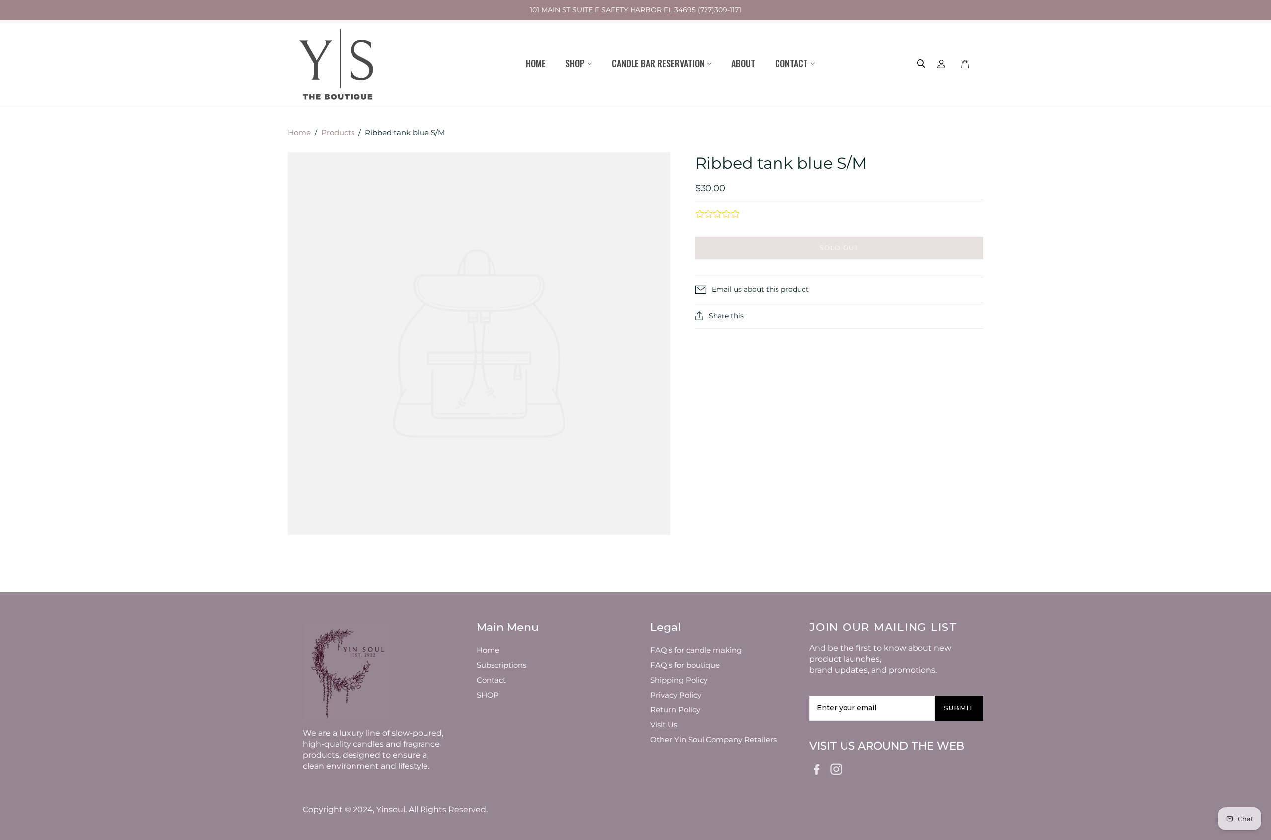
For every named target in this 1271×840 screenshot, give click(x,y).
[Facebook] (817, 768)
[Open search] (921, 63)
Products (337, 132)
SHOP (488, 695)
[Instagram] (836, 767)
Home (536, 63)
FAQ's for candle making (696, 650)
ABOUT (743, 63)
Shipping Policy (678, 680)
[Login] (941, 64)
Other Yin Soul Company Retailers (713, 739)
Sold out (839, 248)
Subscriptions (501, 665)
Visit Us (663, 724)
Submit (959, 708)
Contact (491, 680)
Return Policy (675, 709)
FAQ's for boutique (685, 665)
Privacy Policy (675, 695)
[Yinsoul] (338, 63)
